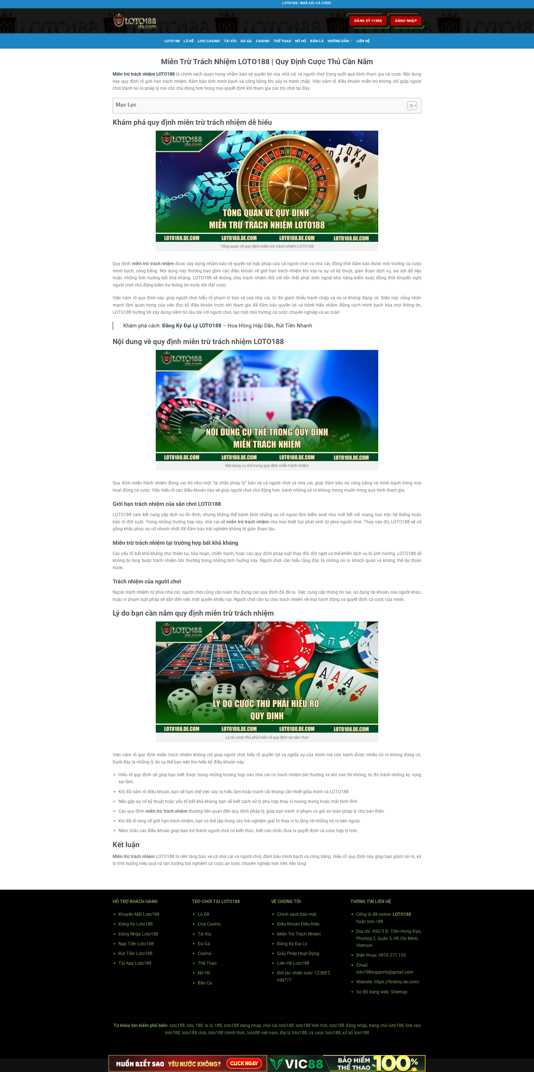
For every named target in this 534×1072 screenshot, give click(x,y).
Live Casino (209, 41)
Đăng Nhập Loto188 (138, 934)
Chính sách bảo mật (297, 914)
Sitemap (399, 991)
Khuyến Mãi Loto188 (138, 914)
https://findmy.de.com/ (396, 981)
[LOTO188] (140, 20)
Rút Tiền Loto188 (135, 953)
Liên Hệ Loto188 (293, 963)
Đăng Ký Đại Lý (292, 943)
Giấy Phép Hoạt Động (298, 953)
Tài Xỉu (230, 41)
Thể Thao (282, 41)
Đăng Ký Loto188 (135, 924)
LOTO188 (172, 41)
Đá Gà (246, 41)
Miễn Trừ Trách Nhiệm (299, 934)
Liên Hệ (363, 41)
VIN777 (284, 980)
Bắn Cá (317, 41)
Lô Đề (189, 41)
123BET (322, 973)
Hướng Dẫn (338, 41)
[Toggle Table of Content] (409, 105)
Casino (263, 41)
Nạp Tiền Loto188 (136, 943)
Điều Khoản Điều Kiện (298, 924)
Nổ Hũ (300, 41)
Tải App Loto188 (134, 963)
